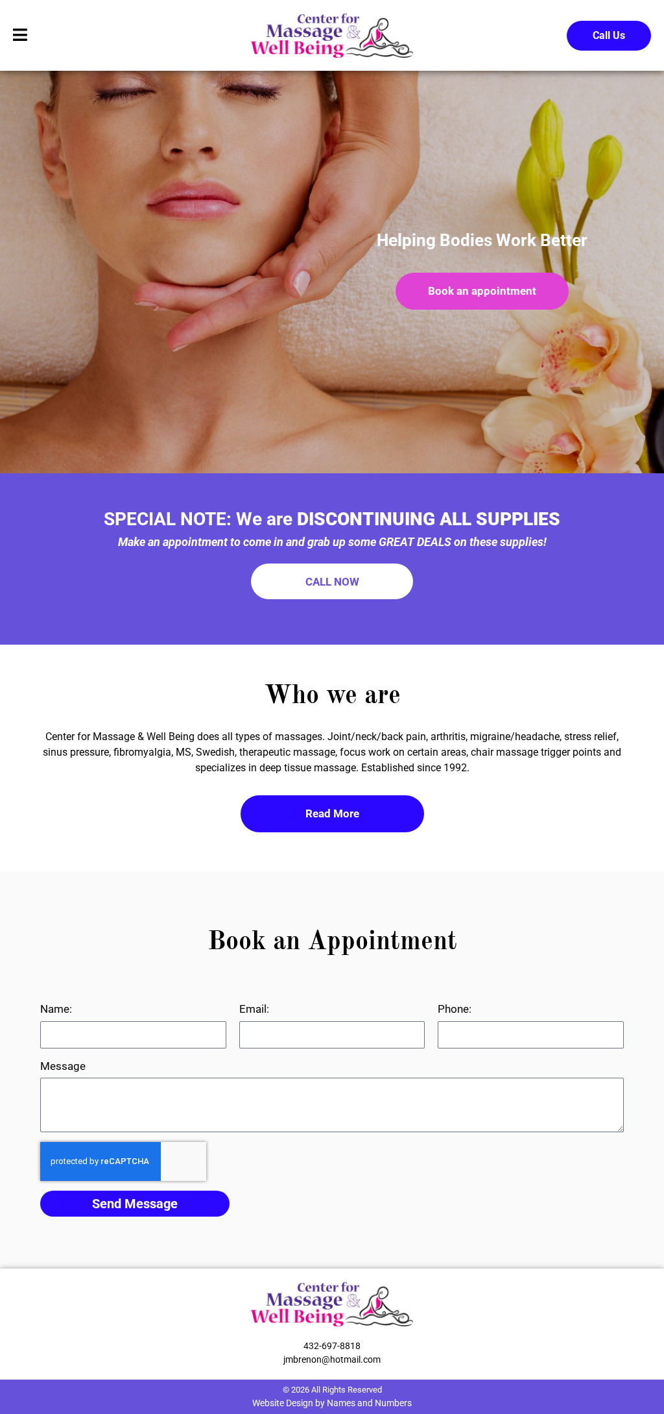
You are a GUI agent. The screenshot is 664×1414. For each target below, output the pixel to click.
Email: (254, 1008)
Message (63, 1066)
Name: (56, 1008)
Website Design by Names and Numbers (332, 1403)
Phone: (454, 1008)
